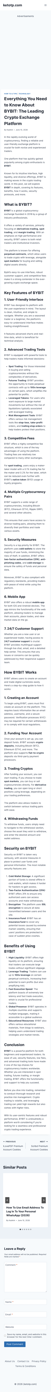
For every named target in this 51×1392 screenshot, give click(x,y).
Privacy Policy (39, 1361)
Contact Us (23, 1361)
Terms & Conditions (25, 1366)
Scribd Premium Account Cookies (39, 1146)
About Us (10, 1361)
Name (9, 1302)
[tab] (20, 1229)
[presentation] (25, 1188)
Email (9, 1314)
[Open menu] (45, 5)
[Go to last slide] (7, 1200)
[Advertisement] (25, 43)
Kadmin (10, 130)
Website (9, 1327)
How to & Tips (10, 94)
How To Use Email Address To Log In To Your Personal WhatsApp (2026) (25, 1211)
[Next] (44, 1200)
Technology (25, 94)
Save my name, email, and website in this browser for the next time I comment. (26, 1335)
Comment (11, 1265)
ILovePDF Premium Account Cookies (13, 1146)
